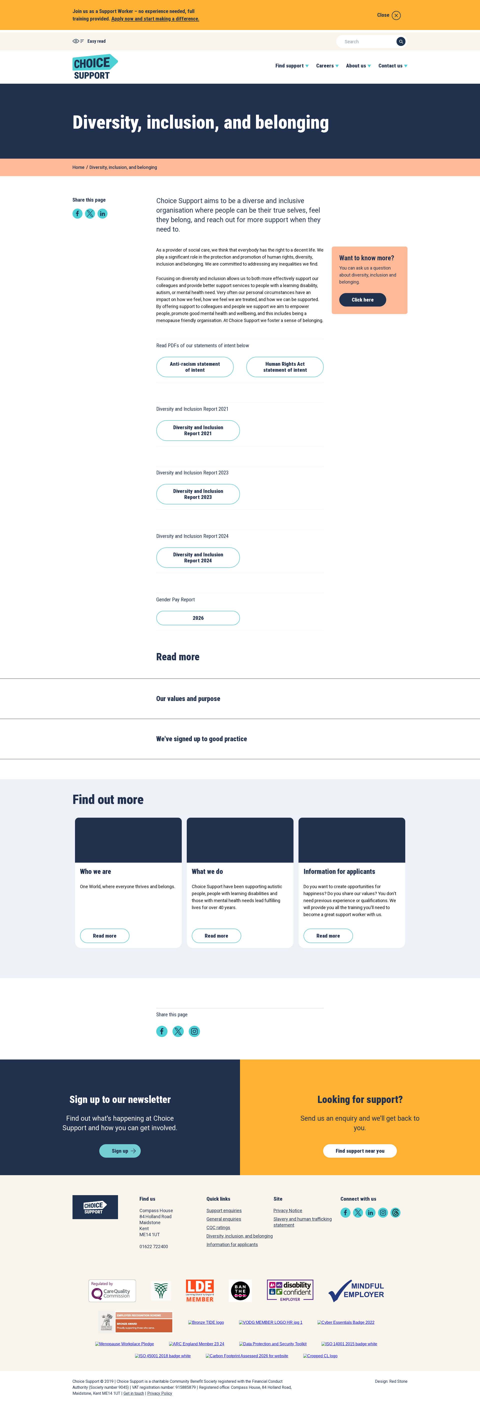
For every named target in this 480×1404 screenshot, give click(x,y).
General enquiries (223, 1219)
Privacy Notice (288, 1210)
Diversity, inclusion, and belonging (123, 167)
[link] (77, 217)
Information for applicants (232, 1244)
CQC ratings (218, 1227)
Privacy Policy (159, 1393)
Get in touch (134, 1393)
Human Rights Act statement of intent (285, 367)
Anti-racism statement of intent (195, 367)
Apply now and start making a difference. (155, 19)
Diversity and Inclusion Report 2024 (198, 558)
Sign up (120, 1151)
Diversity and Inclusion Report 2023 (198, 494)
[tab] (240, 699)
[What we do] (240, 840)
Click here (363, 300)
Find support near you (360, 1151)
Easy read (97, 41)
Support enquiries (224, 1210)
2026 (198, 618)
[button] (290, 71)
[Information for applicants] (351, 840)
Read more (104, 936)
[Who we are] (128, 840)
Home (78, 167)
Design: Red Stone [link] (391, 1381)
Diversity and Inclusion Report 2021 (198, 430)
